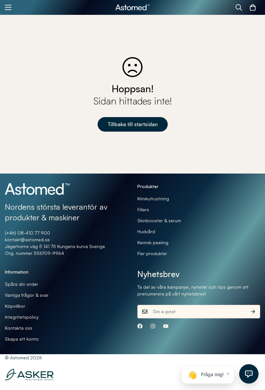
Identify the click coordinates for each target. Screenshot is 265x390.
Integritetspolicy (22, 317)
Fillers (143, 209)
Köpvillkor (15, 306)
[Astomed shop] (133, 7)
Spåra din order (21, 284)
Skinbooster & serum (159, 220)
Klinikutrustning (153, 198)
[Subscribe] (253, 311)
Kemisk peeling (152, 242)
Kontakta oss (18, 328)
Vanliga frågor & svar (26, 295)
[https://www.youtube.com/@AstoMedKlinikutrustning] (165, 326)
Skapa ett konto (22, 339)
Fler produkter (152, 253)
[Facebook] (140, 326)
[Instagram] (152, 326)
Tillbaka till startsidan (133, 124)
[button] (252, 7)
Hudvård (146, 231)
